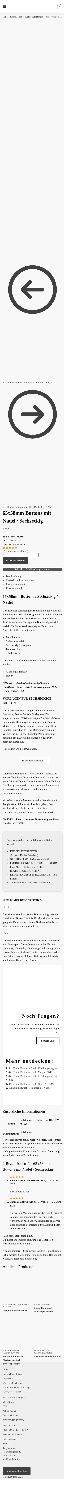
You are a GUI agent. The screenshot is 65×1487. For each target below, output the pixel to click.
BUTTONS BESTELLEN (16, 1430)
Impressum (8, 1378)
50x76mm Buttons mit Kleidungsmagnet (13, 1358)
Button (34, 1254)
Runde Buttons (42, 1304)
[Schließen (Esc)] (9, 1481)
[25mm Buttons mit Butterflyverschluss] (48, 1287)
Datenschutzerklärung (13, 1374)
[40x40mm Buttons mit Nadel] (48, 1333)
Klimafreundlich (12, 1304)
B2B (5, 1406)
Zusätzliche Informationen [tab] (20, 580)
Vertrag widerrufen (16, 1471)
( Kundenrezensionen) (15, 551)
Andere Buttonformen (34, 17)
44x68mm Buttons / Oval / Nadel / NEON (31, 1084)
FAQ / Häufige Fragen (14, 1397)
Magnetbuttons (11, 1353)
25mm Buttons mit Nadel (15, 1310)
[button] (59, 6)
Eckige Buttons (11, 1350)
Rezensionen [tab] (14, 588)
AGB (5, 1369)
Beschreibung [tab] (13, 576)
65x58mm (23, 1254)
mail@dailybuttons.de (13, 1459)
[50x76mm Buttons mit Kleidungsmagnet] (17, 1333)
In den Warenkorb (15, 560)
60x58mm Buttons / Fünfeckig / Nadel (29, 1087)
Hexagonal (55, 1254)
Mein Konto (8, 1402)
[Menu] (8, 6)
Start (4, 17)
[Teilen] (7, 1481)
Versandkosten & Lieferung (16, 1387)
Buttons (43, 1254)
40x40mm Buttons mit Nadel (48, 1356)
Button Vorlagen (11, 1415)
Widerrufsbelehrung (12, 1383)
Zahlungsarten (9, 1411)
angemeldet (20, 1239)
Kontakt (6, 1443)
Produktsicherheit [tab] (15, 584)
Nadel (6, 1258)
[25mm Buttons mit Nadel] (17, 1287)
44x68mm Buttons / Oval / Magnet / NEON (31, 1072)
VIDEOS (18, 823)
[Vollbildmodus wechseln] (4, 1481)
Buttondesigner (10, 1439)
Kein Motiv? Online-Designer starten (32, 569)
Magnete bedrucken (12, 1434)
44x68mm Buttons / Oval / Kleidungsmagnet (32, 1068)
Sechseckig (31, 1258)
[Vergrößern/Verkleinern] (1, 1481)
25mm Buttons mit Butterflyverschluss (43, 1310)
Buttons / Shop (16, 17)
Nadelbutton (17, 1258)
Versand (12, 540)
